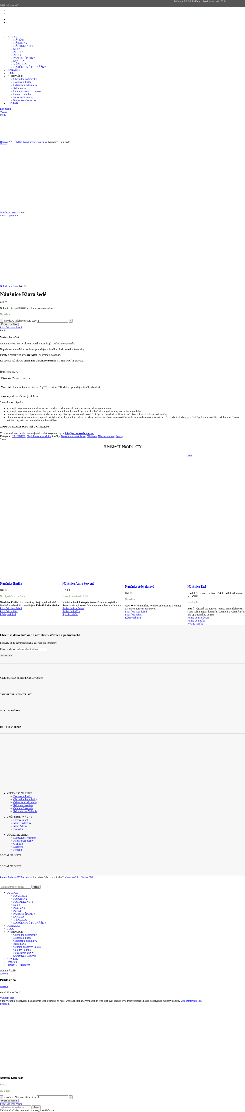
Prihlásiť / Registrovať (18, 964)
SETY (16, 904)
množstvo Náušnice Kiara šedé (20, 320)
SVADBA (18, 916)
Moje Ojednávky (22, 823)
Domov (4, 142)
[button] (9, 611)
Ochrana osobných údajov (27, 946)
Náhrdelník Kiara (9, 286)
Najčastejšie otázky (23, 840)
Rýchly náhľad (8, 614)
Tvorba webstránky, (71, 877)
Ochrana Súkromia (23, 808)
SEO (91, 877)
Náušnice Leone (9, 212)
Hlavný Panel (20, 820)
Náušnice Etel (197, 586)
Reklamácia (19, 943)
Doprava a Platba (22, 937)
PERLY (17, 910)
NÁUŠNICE (16, 142)
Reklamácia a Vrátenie (25, 811)
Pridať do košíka (9, 324)
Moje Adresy (20, 826)
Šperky (119, 436)
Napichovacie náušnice (35, 142)
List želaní (18, 829)
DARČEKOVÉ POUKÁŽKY (29, 922)
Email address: (8, 649)
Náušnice (92, 436)
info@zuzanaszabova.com (79, 433)
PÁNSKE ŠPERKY (24, 913)
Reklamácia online (23, 805)
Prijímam (5, 1003)
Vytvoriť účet (7, 997)
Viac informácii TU (190, 1000)
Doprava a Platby (22, 796)
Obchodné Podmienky (25, 799)
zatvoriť (4, 973)
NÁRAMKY (20, 898)
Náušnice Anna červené (78, 583)
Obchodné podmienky (25, 934)
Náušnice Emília (11, 583)
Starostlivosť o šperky (24, 837)
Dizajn (84, 877)
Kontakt (17, 849)
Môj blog (18, 846)
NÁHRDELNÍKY (23, 901)
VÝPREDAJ (20, 919)
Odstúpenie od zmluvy (25, 802)
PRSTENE (19, 907)
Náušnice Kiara (106, 436)
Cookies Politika (22, 949)
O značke (18, 843)
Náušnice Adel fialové (139, 586)
